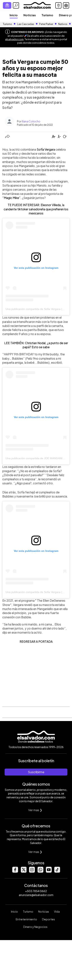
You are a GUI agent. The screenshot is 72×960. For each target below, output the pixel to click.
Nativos (62, 24)
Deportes (48, 919)
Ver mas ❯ (35, 810)
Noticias (29, 15)
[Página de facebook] (15, 871)
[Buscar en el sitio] (16, 5)
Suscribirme (36, 772)
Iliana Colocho (31, 121)
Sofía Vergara (46, 149)
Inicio (14, 15)
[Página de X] (23, 871)
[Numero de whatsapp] (40, 871)
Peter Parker (46, 24)
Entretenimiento (26, 919)
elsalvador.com (14, 39)
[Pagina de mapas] (58, 5)
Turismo (47, 15)
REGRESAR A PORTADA (36, 641)
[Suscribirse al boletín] (7, 5)
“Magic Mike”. (12, 198)
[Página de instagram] (32, 871)
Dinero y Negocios (35, 926)
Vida (57, 911)
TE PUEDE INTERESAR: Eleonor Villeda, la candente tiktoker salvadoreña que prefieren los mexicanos (36, 209)
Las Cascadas (25, 24)
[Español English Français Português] (66, 5)
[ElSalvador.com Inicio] (37, 5)
